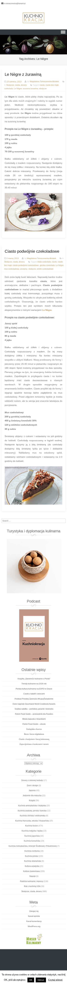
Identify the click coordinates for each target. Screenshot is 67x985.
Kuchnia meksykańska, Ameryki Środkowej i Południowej (33, 846)
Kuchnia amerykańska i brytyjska (32, 806)
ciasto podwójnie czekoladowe (26, 265)
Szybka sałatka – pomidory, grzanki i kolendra (34, 709)
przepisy (23, 269)
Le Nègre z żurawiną (23, 74)
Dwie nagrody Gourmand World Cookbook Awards (34, 704)
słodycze (43, 89)
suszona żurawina (30, 89)
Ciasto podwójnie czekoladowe (32, 251)
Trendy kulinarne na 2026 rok (34, 684)
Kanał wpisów (34, 916)
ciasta (42, 85)
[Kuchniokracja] (33, 17)
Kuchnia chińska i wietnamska (32, 816)
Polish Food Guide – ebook (33, 724)
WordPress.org (34, 926)
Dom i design (32, 785)
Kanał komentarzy (34, 921)
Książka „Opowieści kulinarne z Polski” (34, 679)
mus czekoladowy (11, 269)
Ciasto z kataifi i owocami (34, 694)
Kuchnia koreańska (32, 841)
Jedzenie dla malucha (32, 795)
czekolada (8, 89)
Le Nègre (18, 89)
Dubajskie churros (34, 729)
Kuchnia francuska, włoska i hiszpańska (32, 821)
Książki (32, 800)
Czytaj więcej (55, 979)
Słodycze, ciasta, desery (16, 85)
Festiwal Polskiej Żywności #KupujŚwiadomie (34, 699)
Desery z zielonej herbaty (32, 780)
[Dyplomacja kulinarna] (34, 566)
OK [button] (30, 980)
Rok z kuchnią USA (32, 886)
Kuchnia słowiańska (32, 861)
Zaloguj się (34, 911)
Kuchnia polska (31, 856)
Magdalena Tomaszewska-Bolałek (44, 82)
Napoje (32, 876)
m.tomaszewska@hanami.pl (14, 3)
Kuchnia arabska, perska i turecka (32, 811)
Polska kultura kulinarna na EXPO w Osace (34, 689)
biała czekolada (44, 262)
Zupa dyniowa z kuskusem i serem (34, 744)
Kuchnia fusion (31, 826)
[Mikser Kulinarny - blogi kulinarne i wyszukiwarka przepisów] (34, 939)
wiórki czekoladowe (45, 269)
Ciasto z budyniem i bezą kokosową (34, 739)
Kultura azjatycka (32, 866)
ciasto (54, 262)
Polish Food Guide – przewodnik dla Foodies (34, 714)
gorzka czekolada (47, 265)
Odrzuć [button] (41, 980)
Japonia (32, 790)
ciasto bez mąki (52, 85)
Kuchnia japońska (32, 836)
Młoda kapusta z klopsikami (34, 719)
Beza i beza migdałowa (34, 734)
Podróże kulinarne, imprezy (31, 881)
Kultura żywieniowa (31, 871)
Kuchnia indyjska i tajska (32, 831)
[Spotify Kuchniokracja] (34, 635)
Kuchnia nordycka (32, 851)
